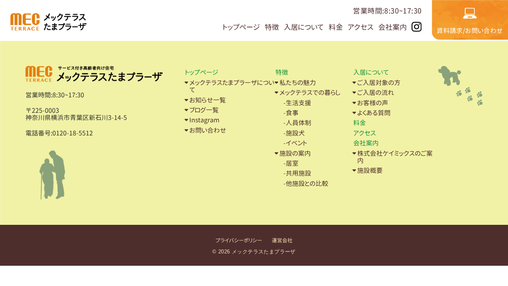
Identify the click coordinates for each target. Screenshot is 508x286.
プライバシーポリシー (239, 240)
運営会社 (282, 240)
